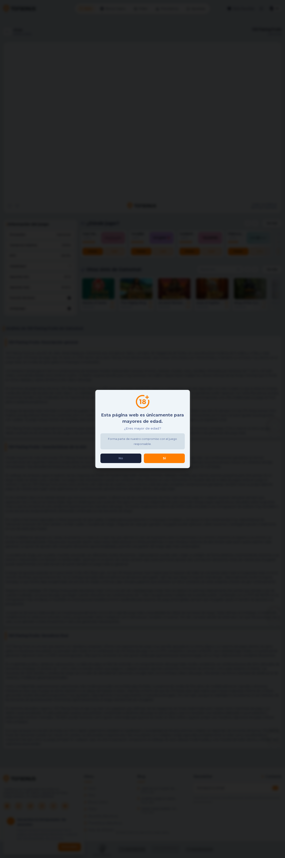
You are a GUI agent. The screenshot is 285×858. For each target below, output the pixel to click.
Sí (164, 458)
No (121, 458)
